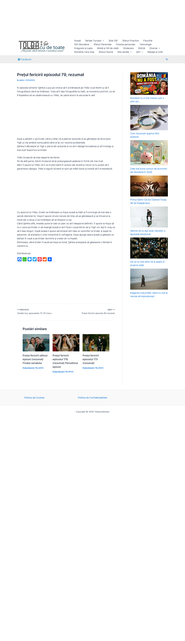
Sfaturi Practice (130, 40)
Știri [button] (138, 52)
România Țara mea (84, 52)
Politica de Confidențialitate (92, 397)
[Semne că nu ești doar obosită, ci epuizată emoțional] (149, 217)
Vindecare (128, 48)
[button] (102, 41)
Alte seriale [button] (123, 52)
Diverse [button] (153, 48)
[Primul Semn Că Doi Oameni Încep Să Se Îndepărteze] (149, 186)
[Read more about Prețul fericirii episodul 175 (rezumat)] (96, 342)
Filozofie (147, 40)
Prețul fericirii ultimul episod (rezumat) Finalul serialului (35, 359)
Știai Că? (113, 40)
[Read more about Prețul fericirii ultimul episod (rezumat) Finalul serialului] (36, 342)
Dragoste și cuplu (83, 48)
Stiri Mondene (81, 44)
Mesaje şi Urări (155, 52)
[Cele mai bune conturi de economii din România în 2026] (149, 152)
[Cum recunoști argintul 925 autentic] (149, 117)
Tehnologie (145, 44)
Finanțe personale (125, 44)
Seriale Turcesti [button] (93, 40)
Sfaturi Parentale (102, 44)
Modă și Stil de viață (107, 48)
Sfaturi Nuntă (106, 52)
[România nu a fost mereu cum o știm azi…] (149, 83)
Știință (141, 48)
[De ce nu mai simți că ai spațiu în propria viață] (149, 248)
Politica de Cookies (34, 397)
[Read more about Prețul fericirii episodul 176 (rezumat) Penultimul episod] (66, 342)
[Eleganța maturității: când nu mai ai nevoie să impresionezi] (149, 279)
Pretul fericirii (28, 368)
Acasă (77, 40)
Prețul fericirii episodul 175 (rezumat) (91, 359)
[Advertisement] (75, 18)
